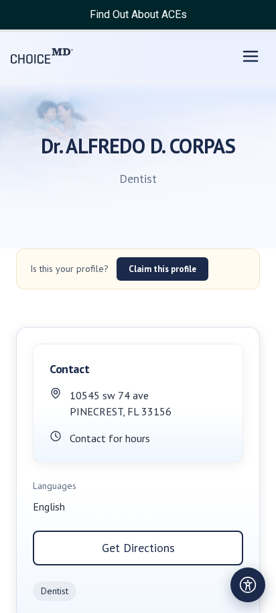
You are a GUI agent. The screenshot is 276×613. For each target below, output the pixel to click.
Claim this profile (162, 269)
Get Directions (138, 547)
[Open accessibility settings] (247, 584)
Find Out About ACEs (138, 14)
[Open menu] (250, 56)
